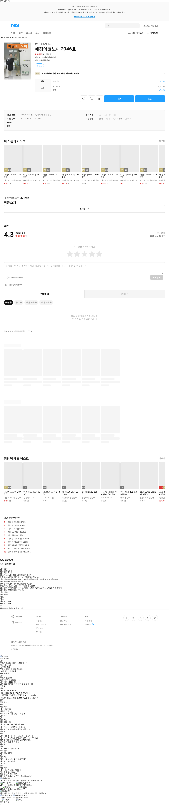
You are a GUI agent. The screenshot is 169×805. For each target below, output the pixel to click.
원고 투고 (63, 621)
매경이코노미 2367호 (128, 175)
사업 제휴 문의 (65, 624)
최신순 (8, 302)
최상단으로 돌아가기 (14, 608)
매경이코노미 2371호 (51, 175)
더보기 (162, 141)
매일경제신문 (40, 60)
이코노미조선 (48, 497)
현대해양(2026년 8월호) (128, 493)
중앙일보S (163, 497)
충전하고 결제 (5, 742)
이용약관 (14, 645)
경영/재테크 (46, 44)
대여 (119, 98)
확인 (2, 700)
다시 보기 (14, 774)
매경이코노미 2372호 (31, 175)
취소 (2, 597)
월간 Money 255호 (89, 493)
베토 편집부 (125, 497)
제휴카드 (39, 621)
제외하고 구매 (5, 601)
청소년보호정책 (37, 645)
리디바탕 (39, 632)
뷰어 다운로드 (41, 624)
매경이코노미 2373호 (12, 175)
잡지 (37, 44)
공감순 (19, 302)
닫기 (6, 750)
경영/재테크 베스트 (12, 517)
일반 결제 (15, 742)
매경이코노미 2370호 (70, 175)
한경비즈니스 (28, 497)
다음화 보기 (4, 774)
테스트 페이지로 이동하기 (84, 16)
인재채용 (87, 624)
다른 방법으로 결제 (8, 671)
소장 (150, 98)
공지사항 (18, 622)
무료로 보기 (4, 714)
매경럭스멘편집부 (69, 497)
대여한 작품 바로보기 (24, 684)
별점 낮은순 (46, 302)
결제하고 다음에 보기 (23, 729)
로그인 (151, 26)
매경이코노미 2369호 (90, 175)
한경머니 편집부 (88, 497)
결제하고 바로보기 (7, 729)
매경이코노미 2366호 (148, 175)
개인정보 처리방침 (25, 645)
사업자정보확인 (49, 645)
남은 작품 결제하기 (7, 684)
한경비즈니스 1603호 (31, 493)
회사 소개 (88, 621)
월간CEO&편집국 (147, 497)
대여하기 (3, 761)
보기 (2, 750)
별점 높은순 (31, 302)
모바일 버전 (4, 801)
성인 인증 (4, 592)
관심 (41, 66)
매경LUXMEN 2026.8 (70, 493)
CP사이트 (39, 628)
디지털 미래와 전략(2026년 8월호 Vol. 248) (109, 493)
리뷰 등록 (156, 277)
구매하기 (11, 761)
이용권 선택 (4, 711)
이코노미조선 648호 (51, 493)
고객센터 (18, 616)
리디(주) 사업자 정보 (18, 642)
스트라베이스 (106, 497)
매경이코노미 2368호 (109, 175)
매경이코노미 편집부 (43, 57)
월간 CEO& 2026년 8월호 (148, 493)
